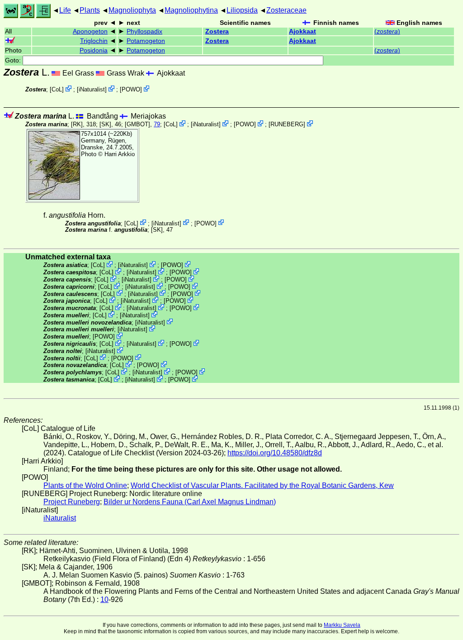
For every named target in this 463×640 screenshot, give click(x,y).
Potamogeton (146, 41)
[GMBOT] (137, 124)
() (387, 31)
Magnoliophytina (191, 10)
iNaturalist (92, 89)
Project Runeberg (71, 502)
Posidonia (94, 50)
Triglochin (94, 41)
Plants (90, 10)
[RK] (77, 124)
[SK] (105, 124)
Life (65, 10)
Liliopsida (242, 10)
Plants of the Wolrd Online (85, 485)
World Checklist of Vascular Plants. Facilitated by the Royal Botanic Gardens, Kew (262, 485)
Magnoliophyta (132, 10)
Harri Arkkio (119, 154)
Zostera (217, 31)
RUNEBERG (286, 124)
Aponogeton (90, 31)
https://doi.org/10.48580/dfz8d (274, 453)
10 (104, 599)
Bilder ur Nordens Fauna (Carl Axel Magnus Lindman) (190, 502)
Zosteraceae (286, 10)
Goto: (14, 60)
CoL (57, 89)
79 (157, 124)
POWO (131, 89)
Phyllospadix (144, 31)
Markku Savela (342, 625)
